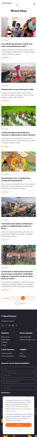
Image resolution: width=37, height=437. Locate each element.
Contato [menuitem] (3, 345)
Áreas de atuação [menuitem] (25, 337)
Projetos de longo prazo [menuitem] (27, 339)
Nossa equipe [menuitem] (5, 339)
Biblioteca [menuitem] (23, 356)
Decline (19, 429)
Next (22, 303)
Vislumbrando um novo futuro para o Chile (17, 89)
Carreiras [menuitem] (4, 342)
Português (4, 40)
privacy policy (22, 408)
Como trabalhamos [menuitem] (7, 356)
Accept (18, 425)
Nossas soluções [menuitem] (6, 353)
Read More (5, 57)
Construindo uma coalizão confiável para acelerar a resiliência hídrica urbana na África (16, 226)
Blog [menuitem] (21, 353)
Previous (7, 298)
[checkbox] (13, 396)
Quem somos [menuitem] (5, 337)
